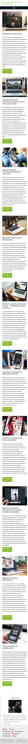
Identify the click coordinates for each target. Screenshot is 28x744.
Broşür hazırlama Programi (12, 239)
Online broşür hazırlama (10, 647)
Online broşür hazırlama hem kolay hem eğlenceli (13, 102)
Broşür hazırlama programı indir (12, 373)
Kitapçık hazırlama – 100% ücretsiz (13, 439)
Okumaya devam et (7, 71)
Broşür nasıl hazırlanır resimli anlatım (11, 172)
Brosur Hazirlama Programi (11, 3)
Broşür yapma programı (9, 579)
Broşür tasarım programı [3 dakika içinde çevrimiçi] (12, 510)
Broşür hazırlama (12, 33)
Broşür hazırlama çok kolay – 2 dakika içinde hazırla (14, 306)
